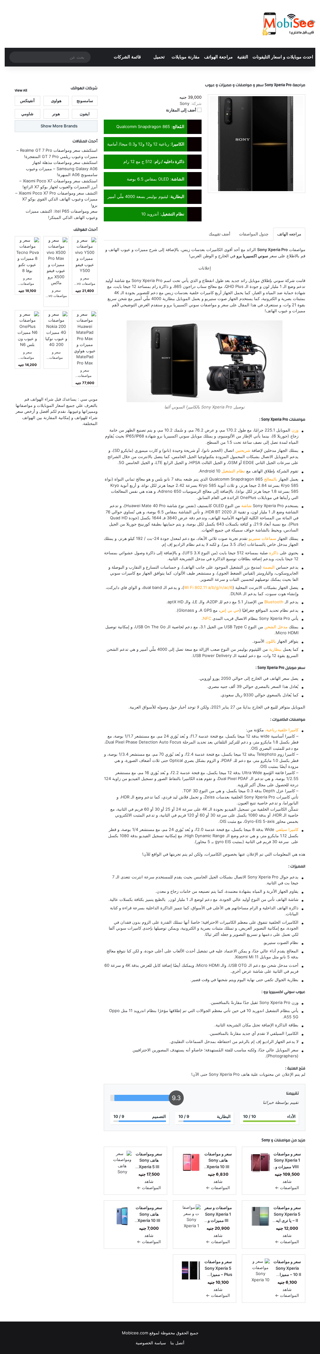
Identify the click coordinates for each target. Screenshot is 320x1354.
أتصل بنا (177, 1342)
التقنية (242, 57)
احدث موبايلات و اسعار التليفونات (282, 57)
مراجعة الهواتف (218, 57)
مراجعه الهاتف (289, 233)
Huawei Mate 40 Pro (146, 505)
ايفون (85, 113)
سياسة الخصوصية (151, 1342)
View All (21, 90)
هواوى (56, 100)
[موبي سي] (288, 23)
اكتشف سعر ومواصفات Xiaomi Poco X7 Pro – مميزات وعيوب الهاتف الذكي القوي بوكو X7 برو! (56, 199)
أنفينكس (27, 100)
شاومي (27, 113)
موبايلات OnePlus (256, 497)
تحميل (159, 57)
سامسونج (85, 100)
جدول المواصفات (253, 233)
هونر (56, 113)
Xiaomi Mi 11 (246, 956)
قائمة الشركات (127, 57)
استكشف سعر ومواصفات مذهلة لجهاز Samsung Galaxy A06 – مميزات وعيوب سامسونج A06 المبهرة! (62, 168)
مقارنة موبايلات (186, 57)
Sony (266, 1140)
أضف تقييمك (219, 233)
